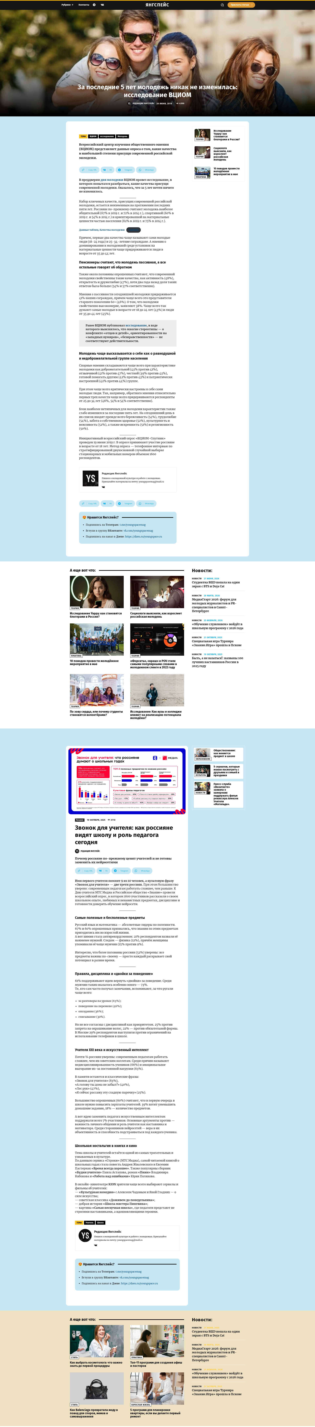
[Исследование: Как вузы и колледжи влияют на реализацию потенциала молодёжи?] (157, 690)
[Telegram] (94, 5)
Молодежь (122, 136)
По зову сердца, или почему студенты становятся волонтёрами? (96, 713)
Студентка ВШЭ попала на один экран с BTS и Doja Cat (216, 584)
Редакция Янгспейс (144, 103)
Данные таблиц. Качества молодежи (102, 230)
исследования (107, 136)
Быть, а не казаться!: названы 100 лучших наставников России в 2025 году (217, 662)
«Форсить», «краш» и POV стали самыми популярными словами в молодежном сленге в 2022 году (153, 664)
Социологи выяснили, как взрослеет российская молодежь (222, 154)
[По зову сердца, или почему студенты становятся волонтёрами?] (97, 690)
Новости (197, 579)
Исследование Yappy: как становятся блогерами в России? (227, 135)
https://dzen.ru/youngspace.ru (143, 536)
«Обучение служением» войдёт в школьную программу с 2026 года (217, 626)
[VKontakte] (102, 5)
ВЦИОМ (93, 136)
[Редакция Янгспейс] (129, 103)
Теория (157, 79)
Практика (201, 177)
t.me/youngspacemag (133, 524)
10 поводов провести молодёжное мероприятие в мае (227, 171)
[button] (222, 5)
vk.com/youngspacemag (138, 530)
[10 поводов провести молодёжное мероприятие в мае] (202, 173)
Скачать (134, 230)
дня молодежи (112, 180)
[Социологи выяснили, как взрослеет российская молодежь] (202, 152)
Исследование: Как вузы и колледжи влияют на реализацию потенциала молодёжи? (156, 715)
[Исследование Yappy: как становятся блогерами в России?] (202, 135)
